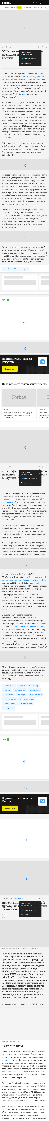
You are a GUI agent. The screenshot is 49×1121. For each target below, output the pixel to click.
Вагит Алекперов (16, 105)
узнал (8, 1067)
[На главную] (6, 3)
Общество (7, 409)
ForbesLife (42, 409)
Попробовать (26, 63)
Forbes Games (12, 8)
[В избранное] (46, 47)
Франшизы (38, 8)
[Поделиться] (42, 47)
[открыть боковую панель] (41, 2)
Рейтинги (28, 8)
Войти (35, 3)
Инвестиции (8, 849)
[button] (46, 2)
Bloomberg (25, 513)
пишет (24, 94)
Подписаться (10, 369)
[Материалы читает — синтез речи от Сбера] (39, 47)
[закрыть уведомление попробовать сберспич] (39, 53)
